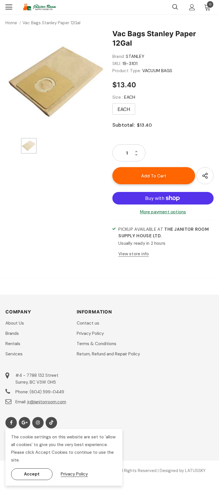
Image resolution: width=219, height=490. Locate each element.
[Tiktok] (51, 422)
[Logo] (40, 7)
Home (11, 23)
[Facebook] (11, 422)
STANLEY (135, 56)
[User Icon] (192, 7)
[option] (56, 81)
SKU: (116, 63)
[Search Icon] (175, 7)
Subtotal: (123, 125)
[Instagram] (38, 422)
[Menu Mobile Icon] (8, 7)
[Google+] (24, 422)
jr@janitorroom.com (46, 402)
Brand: (118, 56)
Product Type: (126, 71)
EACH (123, 109)
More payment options (163, 212)
